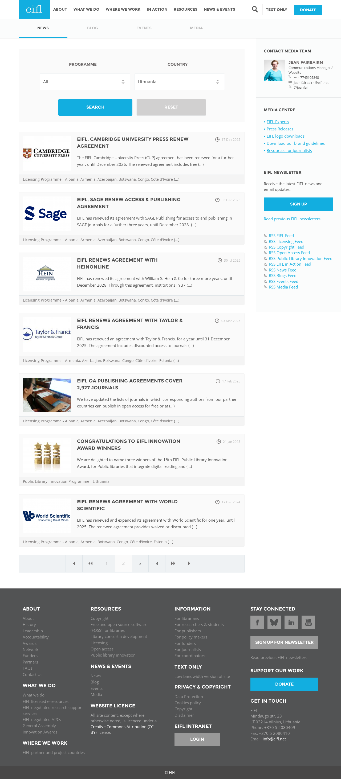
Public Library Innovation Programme (56, 481)
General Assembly (39, 725)
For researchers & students (199, 624)
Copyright (99, 618)
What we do (33, 695)
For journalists (187, 649)
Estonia (165, 360)
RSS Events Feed (283, 281)
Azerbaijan (107, 179)
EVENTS (144, 28)
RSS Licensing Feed (286, 241)
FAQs (28, 668)
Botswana (127, 179)
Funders (30, 655)
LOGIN (197, 739)
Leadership (33, 630)
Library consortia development (119, 636)
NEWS (43, 28)
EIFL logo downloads (286, 136)
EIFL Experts (278, 121)
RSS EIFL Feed (281, 235)
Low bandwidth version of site (202, 676)
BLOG (92, 28)
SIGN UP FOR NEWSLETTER (284, 642)
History (29, 624)
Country (178, 64)
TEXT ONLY (276, 9)
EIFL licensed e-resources (45, 701)
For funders (185, 643)
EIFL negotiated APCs (42, 719)
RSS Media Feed (283, 287)
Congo (143, 179)
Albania (72, 179)
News (96, 675)
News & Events (219, 9)
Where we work (123, 9)
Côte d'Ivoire (162, 179)
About (60, 9)
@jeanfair (301, 87)
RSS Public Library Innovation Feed (300, 258)
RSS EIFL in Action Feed (290, 264)
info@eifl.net (274, 738)
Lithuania (101, 481)
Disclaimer (184, 715)
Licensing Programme (42, 179)
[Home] (34, 9)
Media (96, 694)
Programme (83, 64)
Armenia (88, 179)
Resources (185, 9)
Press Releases (280, 128)
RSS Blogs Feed (283, 275)
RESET (171, 107)
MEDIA (196, 28)
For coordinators (189, 655)
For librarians (186, 618)
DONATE (308, 9)
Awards (29, 643)
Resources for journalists (289, 150)
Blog (95, 682)
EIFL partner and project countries (54, 752)
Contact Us (32, 674)
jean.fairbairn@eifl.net (311, 82)
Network (30, 649)
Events (97, 688)
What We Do (86, 9)
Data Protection (188, 696)
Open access (102, 649)
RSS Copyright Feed (286, 247)
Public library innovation (113, 655)
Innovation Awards (40, 732)
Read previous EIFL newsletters (292, 218)
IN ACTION (157, 9)
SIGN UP (298, 204)
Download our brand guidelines (296, 143)
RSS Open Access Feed (289, 252)
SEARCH (95, 107)
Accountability (36, 637)
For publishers (187, 630)
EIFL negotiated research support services (53, 710)
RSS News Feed (283, 270)
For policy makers (190, 637)
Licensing (99, 642)
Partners (30, 662)
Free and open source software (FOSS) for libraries (119, 627)
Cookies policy (187, 702)
